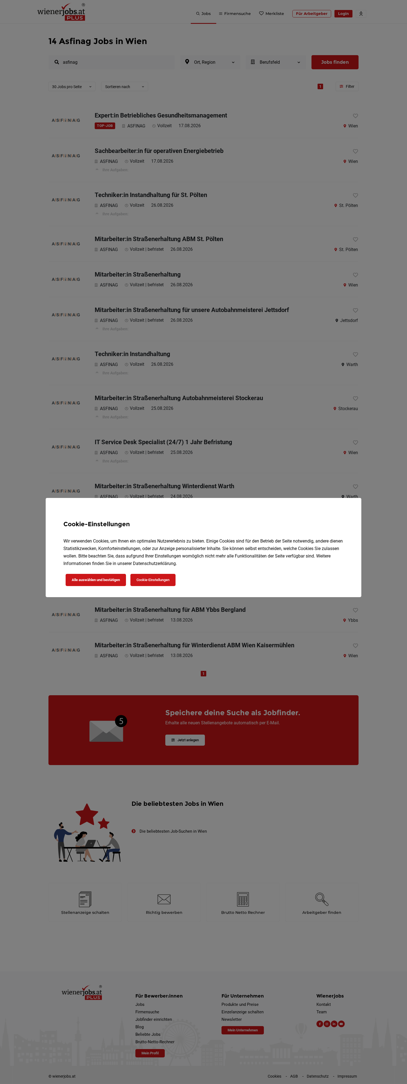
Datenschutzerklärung (154, 563)
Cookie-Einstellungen (152, 580)
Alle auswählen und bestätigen (96, 580)
